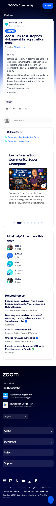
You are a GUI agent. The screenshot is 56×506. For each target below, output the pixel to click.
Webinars (9, 324)
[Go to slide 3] (23, 223)
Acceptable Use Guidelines (40, 488)
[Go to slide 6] (35, 223)
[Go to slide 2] (17, 223)
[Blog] (4, 480)
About (7, 431)
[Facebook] (35, 480)
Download (10, 441)
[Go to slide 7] (38, 223)
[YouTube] (23, 480)
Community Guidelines (18, 141)
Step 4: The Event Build (18, 329)
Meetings (8, 15)
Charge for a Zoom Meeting (20, 337)
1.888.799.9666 (11, 388)
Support (9, 463)
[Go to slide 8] (42, 223)
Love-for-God (15, 22)
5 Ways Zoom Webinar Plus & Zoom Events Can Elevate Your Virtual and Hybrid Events (25, 304)
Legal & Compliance (11, 491)
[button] (4, 6)
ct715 (17, 262)
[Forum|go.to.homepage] (21, 5)
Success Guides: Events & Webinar (21, 310)
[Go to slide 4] (28, 223)
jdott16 (18, 246)
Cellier (18, 279)
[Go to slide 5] (31, 223)
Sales (7, 452)
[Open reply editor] (28, 120)
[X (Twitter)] (17, 480)
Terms (5, 488)
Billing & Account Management (19, 341)
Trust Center (22, 488)
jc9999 (18, 254)
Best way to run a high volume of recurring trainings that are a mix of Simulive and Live (24, 318)
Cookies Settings (27, 491)
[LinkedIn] (10, 480)
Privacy (12, 488)
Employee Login (42, 491)
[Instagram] (29, 480)
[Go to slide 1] (14, 223)
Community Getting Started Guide (23, 137)
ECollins (19, 270)
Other (9, 102)
